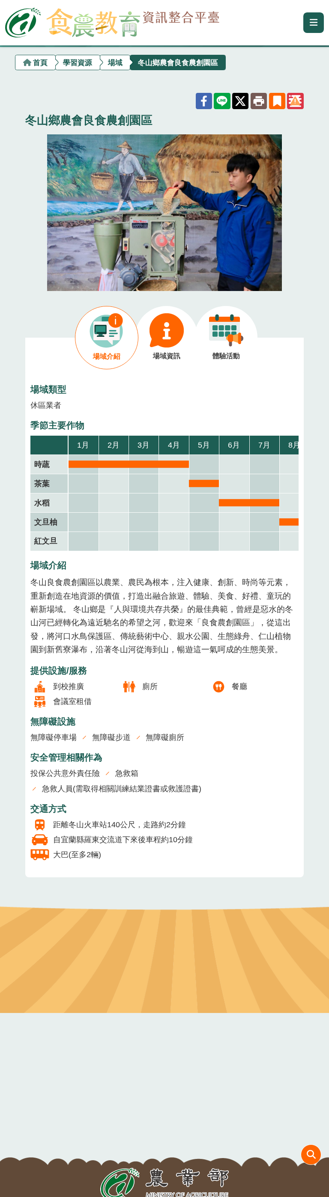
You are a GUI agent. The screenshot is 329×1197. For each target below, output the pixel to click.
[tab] (106, 338)
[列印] (259, 101)
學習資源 (77, 62)
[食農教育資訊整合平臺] (112, 21)
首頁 (40, 62)
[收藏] (277, 101)
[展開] (313, 22)
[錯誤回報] (295, 101)
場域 (115, 62)
